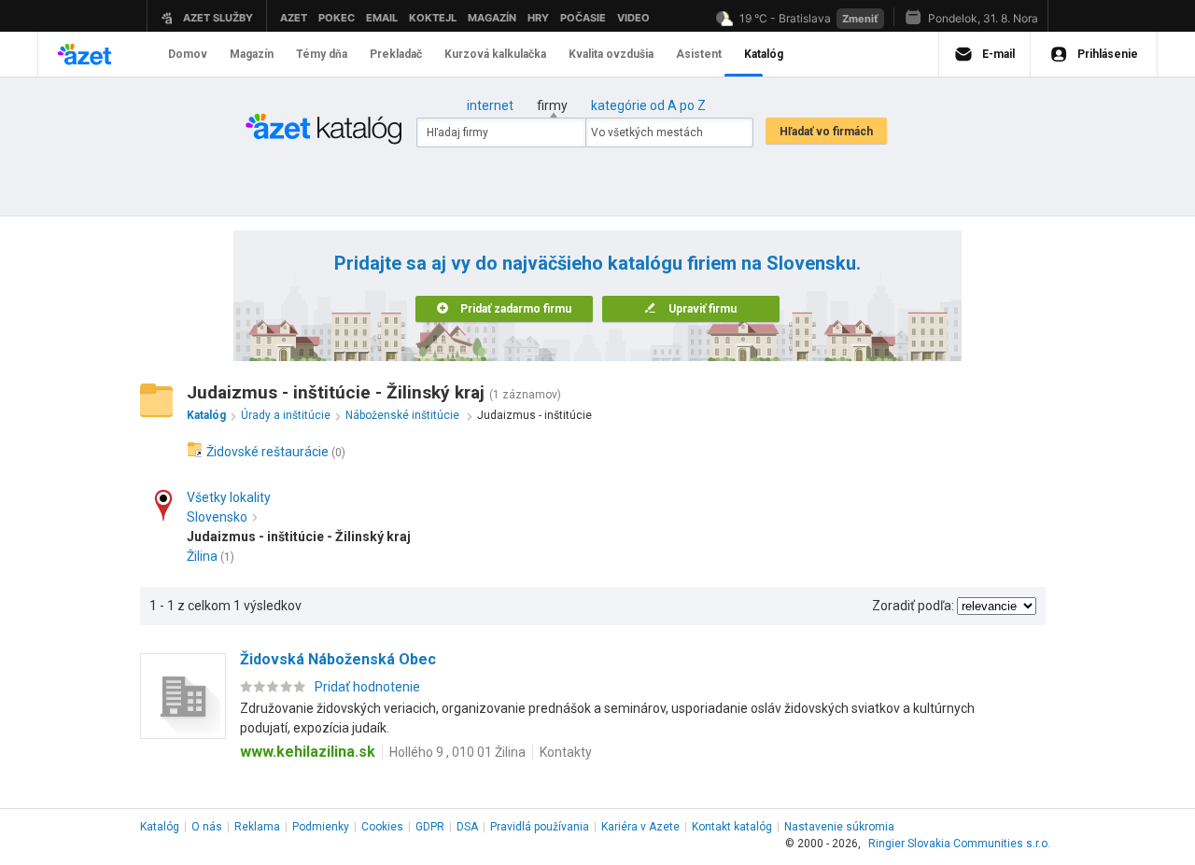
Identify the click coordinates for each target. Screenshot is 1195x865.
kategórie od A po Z (648, 105)
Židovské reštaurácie (267, 451)
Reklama (257, 826)
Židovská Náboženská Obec (338, 659)
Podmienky (320, 826)
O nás (206, 826)
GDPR (429, 826)
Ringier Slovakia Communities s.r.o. (959, 843)
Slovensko (217, 516)
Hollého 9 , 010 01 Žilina (457, 752)
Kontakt (732, 826)
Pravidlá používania (539, 826)
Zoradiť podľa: (913, 605)
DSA (467, 826)
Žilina (202, 556)
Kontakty (566, 752)
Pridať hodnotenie (367, 686)
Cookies (382, 826)
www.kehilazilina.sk (307, 751)
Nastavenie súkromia (839, 826)
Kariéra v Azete (640, 826)
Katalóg (159, 826)
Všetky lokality (229, 497)
